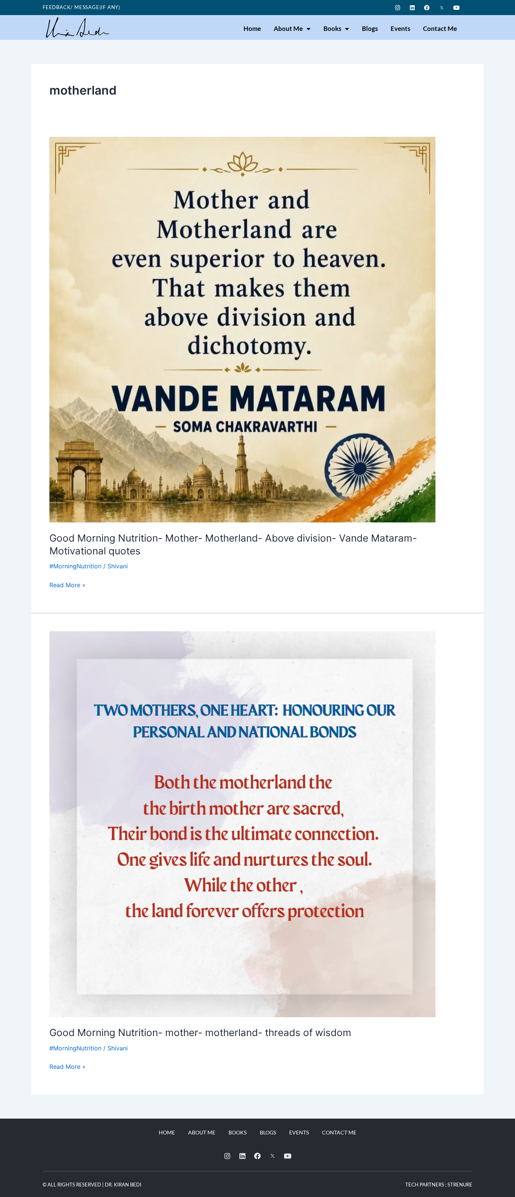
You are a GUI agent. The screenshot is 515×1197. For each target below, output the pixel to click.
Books (332, 28)
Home (252, 28)
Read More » (67, 584)
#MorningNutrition (75, 566)
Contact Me (440, 28)
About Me (288, 28)
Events (400, 28)
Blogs (370, 28)
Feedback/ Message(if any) (81, 7)
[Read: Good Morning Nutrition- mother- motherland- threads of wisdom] (242, 823)
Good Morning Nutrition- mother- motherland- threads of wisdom (200, 1032)
